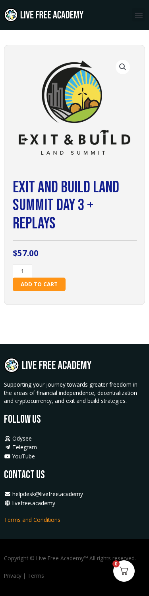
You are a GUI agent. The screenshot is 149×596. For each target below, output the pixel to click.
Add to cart (39, 284)
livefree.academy (33, 503)
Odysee (21, 438)
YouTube (23, 456)
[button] (138, 14)
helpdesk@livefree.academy (47, 494)
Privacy (12, 575)
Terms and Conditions (33, 519)
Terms (35, 575)
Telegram (24, 447)
